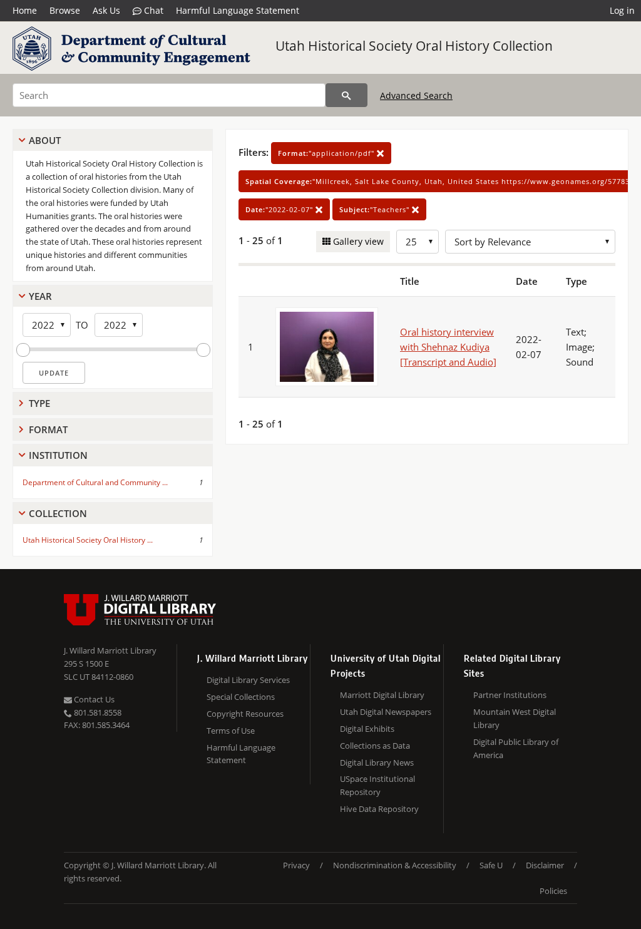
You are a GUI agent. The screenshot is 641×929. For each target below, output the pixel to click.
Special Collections (241, 696)
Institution (58, 455)
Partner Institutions (509, 695)
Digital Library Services (248, 679)
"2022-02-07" (280, 209)
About (45, 140)
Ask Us (106, 10)
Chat (152, 10)
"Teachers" (375, 209)
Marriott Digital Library (382, 695)
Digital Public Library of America (515, 748)
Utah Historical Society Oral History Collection (414, 45)
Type (39, 403)
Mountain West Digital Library (514, 718)
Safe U (491, 865)
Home (25, 10)
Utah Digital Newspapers (385, 711)
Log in (622, 10)
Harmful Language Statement (237, 10)
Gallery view (357, 241)
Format (48, 429)
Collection (58, 513)
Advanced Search (416, 95)
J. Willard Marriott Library (110, 650)
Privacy (296, 865)
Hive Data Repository (379, 808)
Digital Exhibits (367, 728)
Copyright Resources (245, 713)
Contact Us (93, 699)
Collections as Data (375, 745)
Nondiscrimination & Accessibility (394, 865)
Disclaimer (545, 865)
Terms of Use (231, 730)
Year (40, 296)
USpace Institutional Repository (377, 785)
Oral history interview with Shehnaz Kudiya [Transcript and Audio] (448, 347)
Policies (553, 890)
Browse (64, 10)
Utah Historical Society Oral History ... (88, 540)
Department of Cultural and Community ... (95, 482)
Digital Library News (377, 762)
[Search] (346, 95)
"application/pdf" (327, 153)
